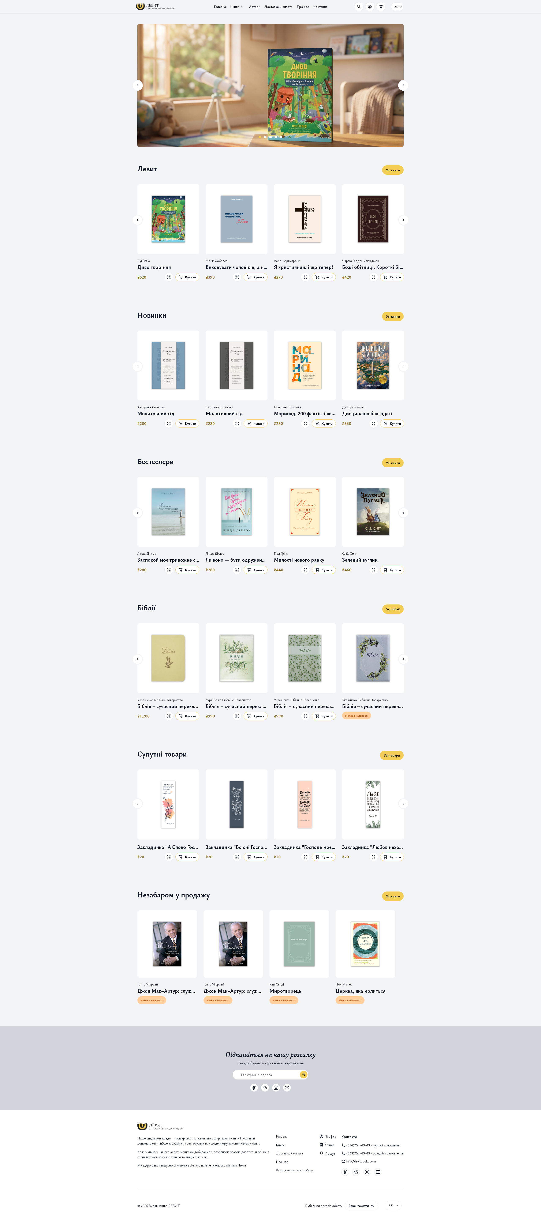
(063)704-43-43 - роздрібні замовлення (375, 1153)
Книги (280, 1144)
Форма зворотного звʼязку (295, 1170)
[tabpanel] (270, 85)
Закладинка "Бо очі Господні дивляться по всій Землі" (237, 847)
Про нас (282, 1161)
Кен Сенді (276, 984)
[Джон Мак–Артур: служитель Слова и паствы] (233, 944)
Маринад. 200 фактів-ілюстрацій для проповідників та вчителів (305, 413)
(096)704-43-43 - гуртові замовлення (373, 1145)
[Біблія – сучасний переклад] (168, 658)
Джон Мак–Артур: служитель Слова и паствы (233, 991)
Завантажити (359, 1205)
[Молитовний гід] (168, 365)
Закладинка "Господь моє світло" (305, 847)
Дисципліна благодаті (367, 413)
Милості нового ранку (299, 560)
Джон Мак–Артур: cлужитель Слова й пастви (167, 991)
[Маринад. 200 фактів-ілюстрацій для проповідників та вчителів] (305, 365)
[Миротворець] (299, 944)
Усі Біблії (393, 609)
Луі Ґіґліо (143, 260)
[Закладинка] (168, 804)
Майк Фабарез (216, 260)
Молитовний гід (155, 413)
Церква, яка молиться (360, 991)
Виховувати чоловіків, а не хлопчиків (237, 267)
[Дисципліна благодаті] (373, 365)
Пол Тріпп (281, 553)
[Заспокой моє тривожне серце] (168, 512)
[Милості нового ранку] (305, 512)
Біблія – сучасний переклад (168, 706)
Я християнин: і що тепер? (303, 267)
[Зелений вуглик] (373, 512)
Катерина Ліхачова (151, 406)
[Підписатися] (303, 1074)
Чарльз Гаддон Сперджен (360, 260)
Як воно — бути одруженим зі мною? (237, 560)
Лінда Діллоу (146, 553)
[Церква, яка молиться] (365, 944)
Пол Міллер (344, 984)
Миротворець (285, 991)
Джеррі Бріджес (353, 406)
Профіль (330, 1136)
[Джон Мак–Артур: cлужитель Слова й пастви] (167, 944)
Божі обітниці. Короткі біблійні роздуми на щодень (373, 267)
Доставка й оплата (289, 1153)
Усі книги (393, 170)
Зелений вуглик (359, 560)
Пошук (330, 1153)
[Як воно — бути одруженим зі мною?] (237, 512)
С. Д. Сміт (349, 553)
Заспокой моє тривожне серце (168, 560)
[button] (237, 6)
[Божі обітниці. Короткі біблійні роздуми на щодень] (373, 219)
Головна (281, 1136)
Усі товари (392, 755)
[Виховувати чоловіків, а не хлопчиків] (237, 219)
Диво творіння (154, 267)
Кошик (329, 1144)
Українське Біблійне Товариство (160, 699)
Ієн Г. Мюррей (147, 984)
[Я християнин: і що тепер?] (305, 219)
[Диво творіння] (168, 219)
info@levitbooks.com (361, 1161)
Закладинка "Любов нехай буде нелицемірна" (373, 847)
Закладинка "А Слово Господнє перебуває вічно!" (168, 847)
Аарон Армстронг (287, 260)
